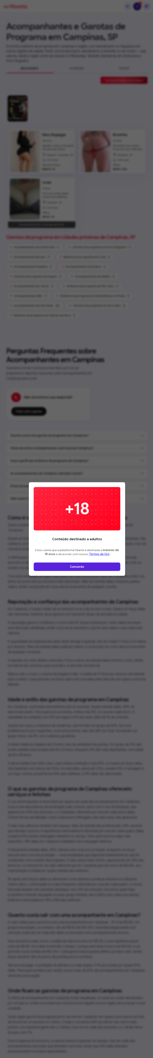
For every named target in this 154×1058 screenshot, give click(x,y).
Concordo (77, 567)
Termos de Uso (99, 554)
